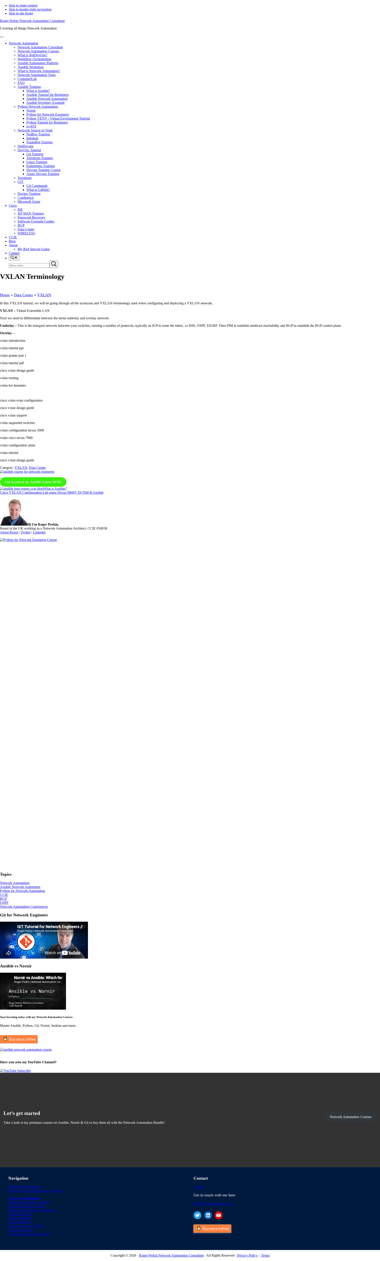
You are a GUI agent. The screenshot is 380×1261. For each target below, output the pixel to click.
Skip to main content (23, 5)
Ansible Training (20, 1214)
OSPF (4, 903)
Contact (199, 1187)
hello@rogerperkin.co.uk (214, 1203)
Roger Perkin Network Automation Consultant (32, 21)
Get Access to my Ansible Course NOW (33, 482)
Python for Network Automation (22, 891)
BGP (3, 899)
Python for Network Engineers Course (35, 1191)
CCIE (4, 895)
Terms (265, 1255)
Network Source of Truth (25, 1226)
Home (5, 295)
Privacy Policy (247, 1255)
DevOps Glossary (20, 1230)
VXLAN (44, 295)
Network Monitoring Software (29, 1234)
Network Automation (14, 883)
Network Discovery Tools (26, 1206)
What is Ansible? (20, 1218)
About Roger (9, 532)
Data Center (23, 295)
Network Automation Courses (350, 1117)
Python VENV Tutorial (24, 1187)
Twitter (26, 532)
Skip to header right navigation (30, 9)
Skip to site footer (21, 13)
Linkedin (39, 532)
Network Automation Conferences (24, 906)
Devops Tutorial (19, 1222)
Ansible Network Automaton (20, 887)
